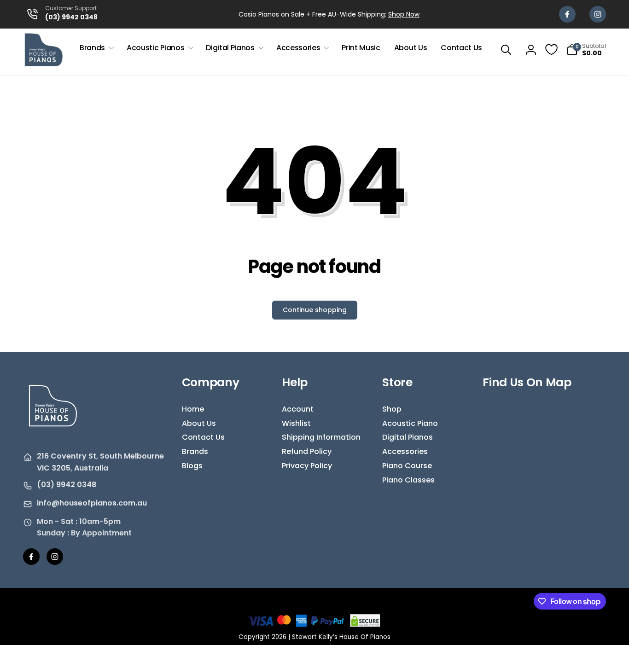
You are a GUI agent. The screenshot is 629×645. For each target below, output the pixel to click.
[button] (96, 48)
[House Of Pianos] (53, 433)
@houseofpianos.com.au (99, 503)
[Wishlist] (551, 49)
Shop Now (403, 14)
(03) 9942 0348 (66, 484)
